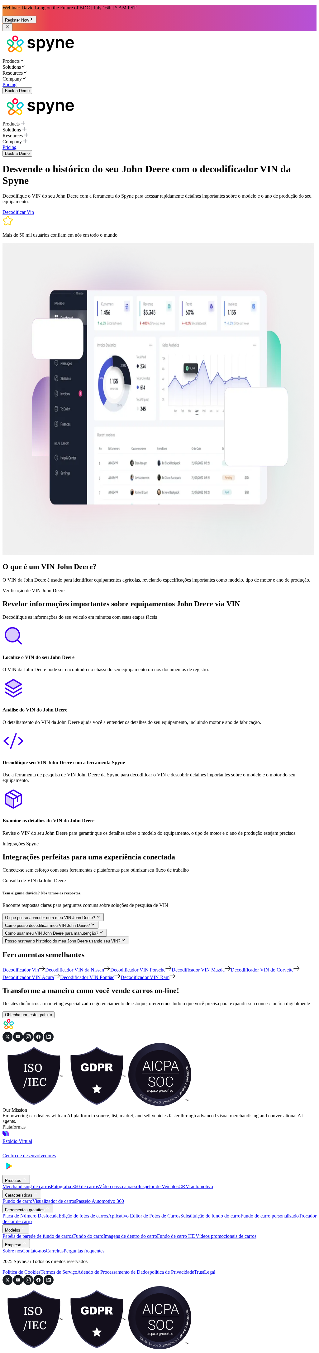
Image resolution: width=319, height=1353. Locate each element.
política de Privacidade (172, 1272)
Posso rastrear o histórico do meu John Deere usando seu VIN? (62, 941)
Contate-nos (34, 1250)
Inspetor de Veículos (159, 1186)
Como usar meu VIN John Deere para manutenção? (51, 933)
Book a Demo (17, 90)
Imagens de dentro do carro (130, 1236)
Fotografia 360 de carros (75, 1186)
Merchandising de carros (26, 1186)
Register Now (17, 20)
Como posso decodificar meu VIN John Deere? (47, 925)
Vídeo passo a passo (119, 1186)
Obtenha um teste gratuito (28, 1014)
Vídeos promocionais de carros (226, 1236)
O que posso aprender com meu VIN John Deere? (50, 917)
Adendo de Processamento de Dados (113, 1272)
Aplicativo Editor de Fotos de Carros (144, 1215)
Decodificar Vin (18, 212)
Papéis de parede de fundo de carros (37, 1236)
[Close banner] (7, 27)
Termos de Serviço (58, 1272)
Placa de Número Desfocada (30, 1215)
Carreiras (55, 1250)
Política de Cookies (21, 1272)
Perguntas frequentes (84, 1250)
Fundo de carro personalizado (269, 1215)
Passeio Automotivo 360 (100, 1201)
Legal (209, 1272)
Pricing (9, 84)
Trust (199, 1272)
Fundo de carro (17, 1201)
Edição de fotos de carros (83, 1215)
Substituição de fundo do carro (210, 1215)
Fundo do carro (88, 1236)
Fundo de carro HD (176, 1236)
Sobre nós (12, 1250)
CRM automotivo (196, 1186)
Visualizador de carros (54, 1201)
